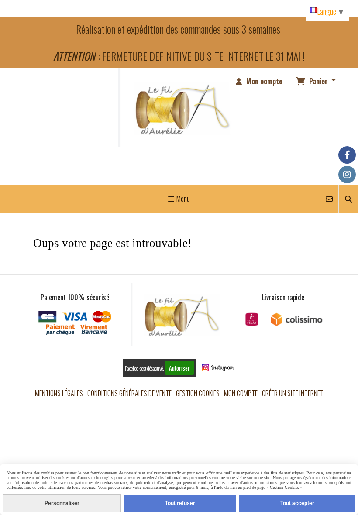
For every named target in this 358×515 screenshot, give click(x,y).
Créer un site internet (293, 393)
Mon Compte (241, 393)
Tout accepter (297, 503)
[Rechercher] (348, 199)
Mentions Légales (59, 393)
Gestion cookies (198, 393)
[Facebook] (347, 155)
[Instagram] (347, 174)
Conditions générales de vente (129, 393)
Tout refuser (180, 503)
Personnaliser (62, 503)
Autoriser (179, 368)
